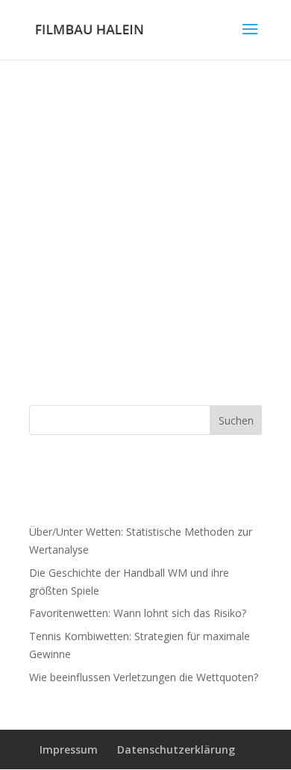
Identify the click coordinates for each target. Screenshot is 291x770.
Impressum (69, 749)
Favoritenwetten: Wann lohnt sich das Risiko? (137, 613)
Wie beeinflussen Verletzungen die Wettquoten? (143, 677)
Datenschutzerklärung (176, 749)
